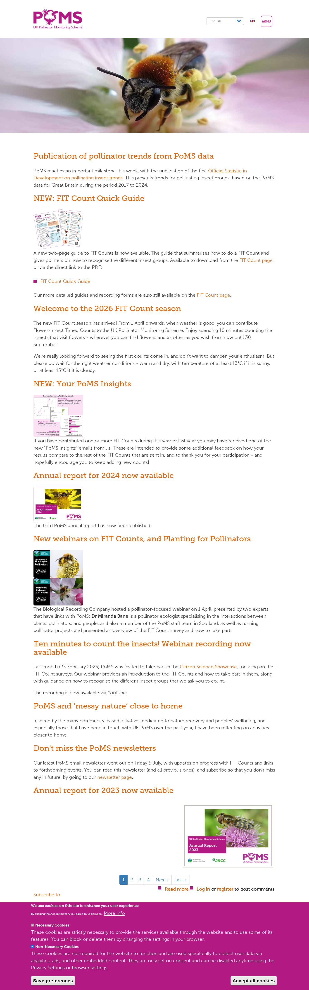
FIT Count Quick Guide (65, 281)
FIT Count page (256, 260)
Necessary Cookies (52, 925)
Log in (203, 889)
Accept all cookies (254, 980)
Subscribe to (46, 894)
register (225, 889)
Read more (177, 889)
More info (114, 913)
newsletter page (114, 777)
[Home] (59, 19)
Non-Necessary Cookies (57, 946)
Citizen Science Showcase (208, 666)
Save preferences (53, 980)
